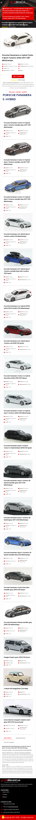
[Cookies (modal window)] (3, 817)
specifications (20, 738)
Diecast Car (8, 8)
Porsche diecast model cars (23, 8)
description (8, 738)
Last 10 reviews (9, 742)
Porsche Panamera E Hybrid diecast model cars (18, 13)
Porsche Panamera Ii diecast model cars (15, 11)
